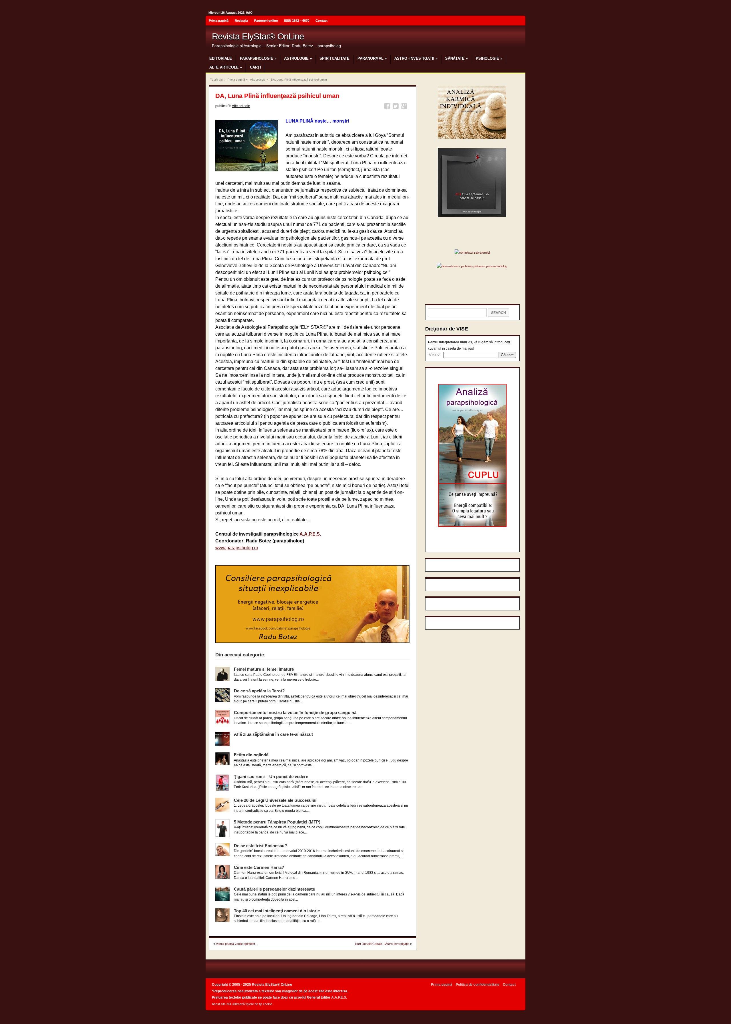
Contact (322, 20)
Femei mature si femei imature (264, 669)
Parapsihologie (258, 58)
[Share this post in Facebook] (388, 107)
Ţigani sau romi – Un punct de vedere (271, 776)
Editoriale (220, 58)
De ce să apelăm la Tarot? (259, 690)
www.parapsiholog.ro (236, 547)
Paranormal (372, 58)
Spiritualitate (335, 58)
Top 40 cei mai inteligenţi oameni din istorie (277, 910)
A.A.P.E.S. (310, 534)
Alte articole (225, 67)
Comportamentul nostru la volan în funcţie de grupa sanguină (295, 712)
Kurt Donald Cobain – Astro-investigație (382, 943)
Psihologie (489, 58)
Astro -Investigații (415, 58)
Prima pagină (218, 20)
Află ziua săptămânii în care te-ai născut (273, 734)
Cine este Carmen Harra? (259, 867)
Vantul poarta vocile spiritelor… (237, 943)
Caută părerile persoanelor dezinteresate (274, 889)
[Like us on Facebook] (519, 21)
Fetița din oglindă (251, 754)
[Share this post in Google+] (405, 107)
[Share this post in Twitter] (396, 107)
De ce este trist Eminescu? (260, 845)
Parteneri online (266, 20)
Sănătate (456, 58)
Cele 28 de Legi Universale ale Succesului (275, 800)
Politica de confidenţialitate (477, 985)
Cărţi (255, 67)
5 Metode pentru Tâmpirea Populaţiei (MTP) (277, 821)
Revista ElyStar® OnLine (258, 36)
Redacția (241, 20)
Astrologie (298, 58)
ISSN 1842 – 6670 (296, 20)
